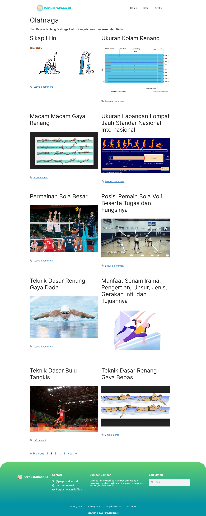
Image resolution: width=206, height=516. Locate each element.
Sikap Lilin (43, 38)
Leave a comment (43, 86)
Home (133, 7)
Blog (146, 7)
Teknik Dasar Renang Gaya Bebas (129, 374)
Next (72, 453)
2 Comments (40, 177)
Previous (37, 453)
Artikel (159, 7)
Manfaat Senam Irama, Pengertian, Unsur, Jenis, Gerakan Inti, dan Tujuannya (134, 290)
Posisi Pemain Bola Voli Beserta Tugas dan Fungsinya (131, 203)
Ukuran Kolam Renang (130, 38)
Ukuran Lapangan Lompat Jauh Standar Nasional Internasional (135, 123)
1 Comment (39, 440)
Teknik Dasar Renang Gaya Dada (57, 284)
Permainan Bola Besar (59, 196)
